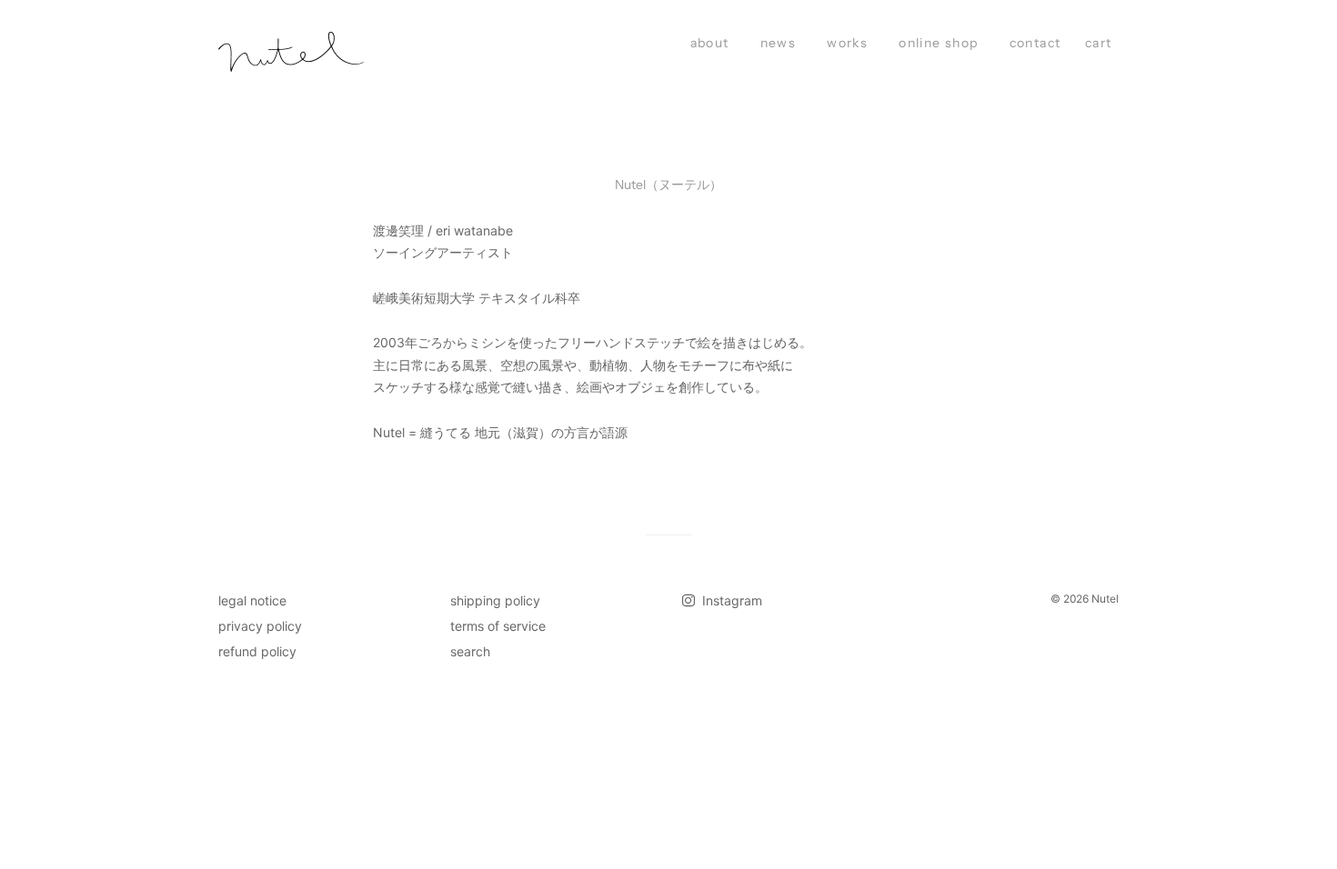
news (778, 43)
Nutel (1105, 598)
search (470, 651)
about (709, 43)
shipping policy (495, 600)
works (847, 43)
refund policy (257, 651)
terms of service (498, 626)
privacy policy (260, 626)
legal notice (252, 600)
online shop (938, 43)
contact (1035, 43)
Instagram (730, 600)
